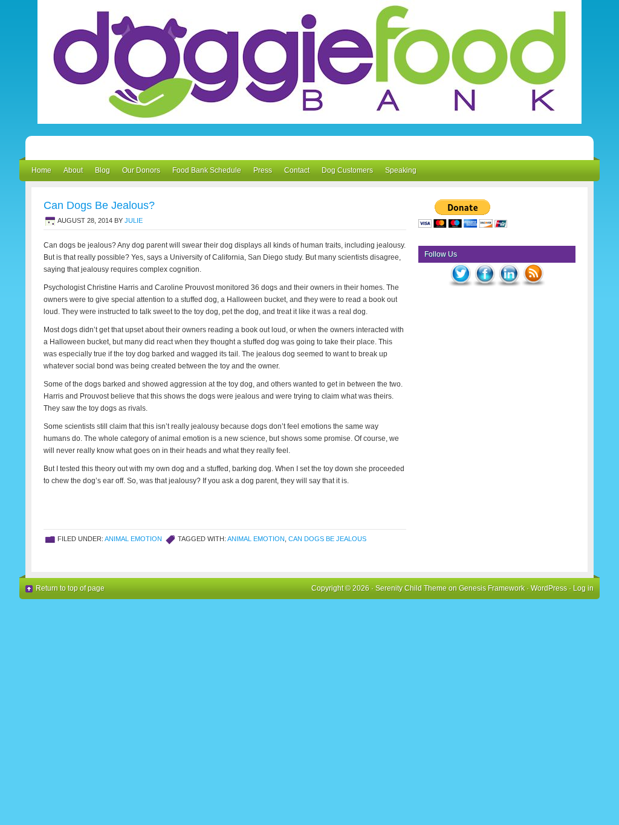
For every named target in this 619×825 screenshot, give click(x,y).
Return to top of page (70, 588)
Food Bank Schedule (206, 170)
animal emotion (133, 538)
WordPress (549, 588)
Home (41, 170)
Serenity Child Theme (411, 588)
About (73, 170)
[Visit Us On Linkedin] (509, 287)
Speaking (400, 170)
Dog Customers (347, 170)
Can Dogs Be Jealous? (99, 205)
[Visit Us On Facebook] (485, 287)
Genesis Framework (492, 588)
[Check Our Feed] (533, 287)
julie (134, 220)
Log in (583, 588)
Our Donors (141, 170)
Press (262, 170)
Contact (297, 170)
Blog (102, 170)
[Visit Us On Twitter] (461, 287)
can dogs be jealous (327, 538)
